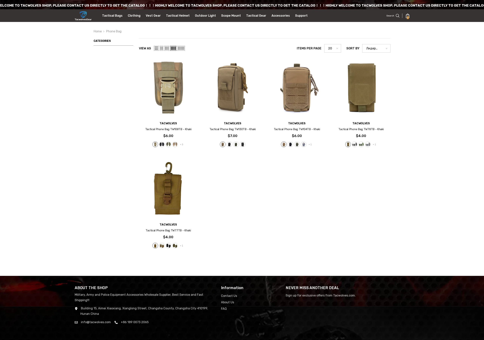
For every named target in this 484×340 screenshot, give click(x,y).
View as (145, 48)
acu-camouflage (303, 144)
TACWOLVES (168, 123)
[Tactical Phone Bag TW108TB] (168, 87)
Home (98, 31)
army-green (168, 144)
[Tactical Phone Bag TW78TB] (361, 87)
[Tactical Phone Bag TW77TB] (168, 188)
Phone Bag (114, 31)
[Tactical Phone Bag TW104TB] (297, 87)
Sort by (352, 48)
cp (175, 144)
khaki (155, 144)
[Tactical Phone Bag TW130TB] (232, 87)
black (162, 144)
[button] (156, 48)
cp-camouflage (162, 245)
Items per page (309, 48)
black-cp (242, 144)
